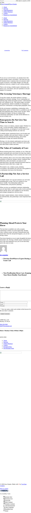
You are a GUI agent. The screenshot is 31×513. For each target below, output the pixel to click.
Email (2, 304)
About (5, 18)
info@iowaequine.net (6, 326)
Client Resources (8, 21)
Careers (5, 24)
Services (5, 19)
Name (2, 302)
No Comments (25, 50)
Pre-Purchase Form (8, 348)
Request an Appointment (10, 25)
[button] (4, 491)
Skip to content (4, 488)
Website (2, 306)
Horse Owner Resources (15, 34)
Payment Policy (7, 347)
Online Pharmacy (8, 22)
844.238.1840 (4, 324)
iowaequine (7, 50)
